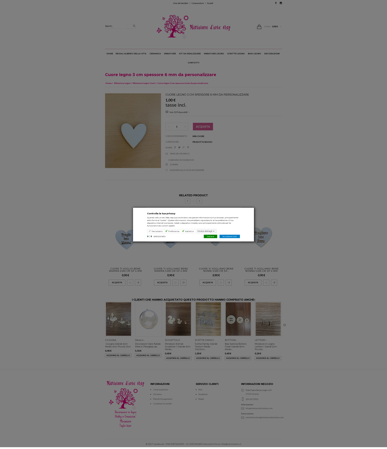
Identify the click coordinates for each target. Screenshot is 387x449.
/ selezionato (156, 236)
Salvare (210, 236)
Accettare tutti (230, 236)
